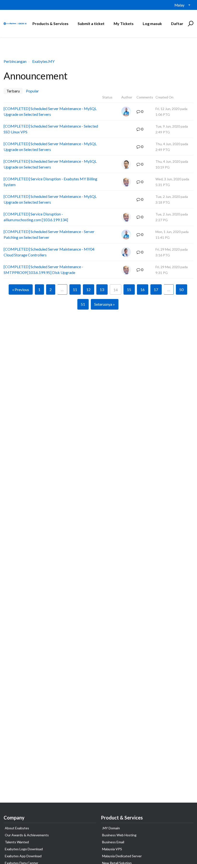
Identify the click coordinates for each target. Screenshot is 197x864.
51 (83, 304)
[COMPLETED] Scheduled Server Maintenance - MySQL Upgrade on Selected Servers (50, 111)
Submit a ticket (91, 23)
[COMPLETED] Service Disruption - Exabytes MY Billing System (50, 181)
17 (156, 289)
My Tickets (124, 23)
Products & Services (50, 23)
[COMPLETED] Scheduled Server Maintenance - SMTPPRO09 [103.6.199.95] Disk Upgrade (43, 269)
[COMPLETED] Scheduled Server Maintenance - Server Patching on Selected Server (49, 234)
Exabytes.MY (43, 61)
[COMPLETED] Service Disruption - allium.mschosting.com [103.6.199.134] (36, 217)
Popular (32, 91)
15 (129, 289)
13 (102, 289)
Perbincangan (15, 61)
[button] (189, 23)
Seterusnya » (104, 304)
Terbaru (13, 91)
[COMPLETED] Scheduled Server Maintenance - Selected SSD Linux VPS (51, 129)
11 (75, 289)
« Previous (20, 289)
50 (181, 289)
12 (88, 289)
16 (142, 289)
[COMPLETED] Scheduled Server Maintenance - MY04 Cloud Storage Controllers (49, 252)
